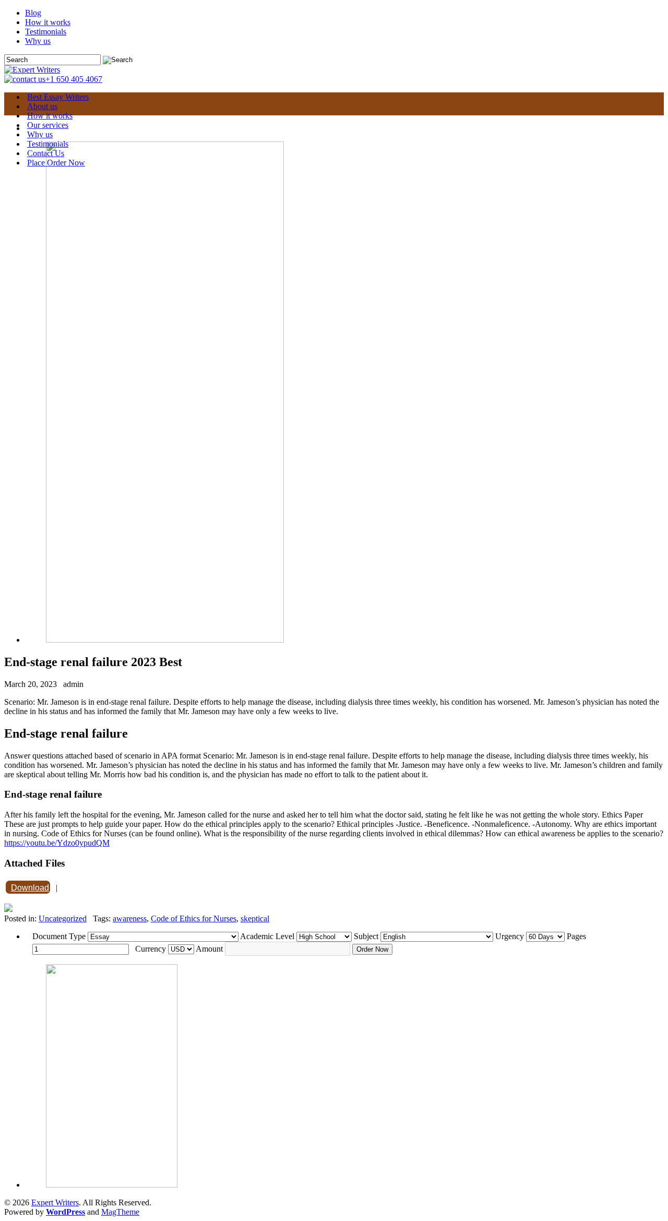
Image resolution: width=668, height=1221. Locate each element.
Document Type (59, 936)
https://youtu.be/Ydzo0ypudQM (57, 842)
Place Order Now (56, 162)
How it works (47, 22)
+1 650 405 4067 (73, 79)
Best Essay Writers (58, 96)
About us (42, 106)
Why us (38, 41)
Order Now (372, 949)
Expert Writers (55, 1202)
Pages (576, 936)
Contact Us (45, 153)
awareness (130, 918)
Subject (366, 936)
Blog (33, 12)
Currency (150, 948)
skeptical (255, 918)
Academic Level (267, 936)
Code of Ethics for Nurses (193, 918)
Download (30, 887)
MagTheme (120, 1211)
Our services (47, 125)
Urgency (509, 936)
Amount (209, 948)
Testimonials (45, 31)
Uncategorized (63, 918)
